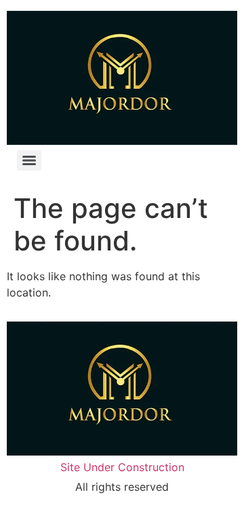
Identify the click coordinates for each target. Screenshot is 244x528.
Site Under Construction (122, 467)
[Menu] (29, 160)
